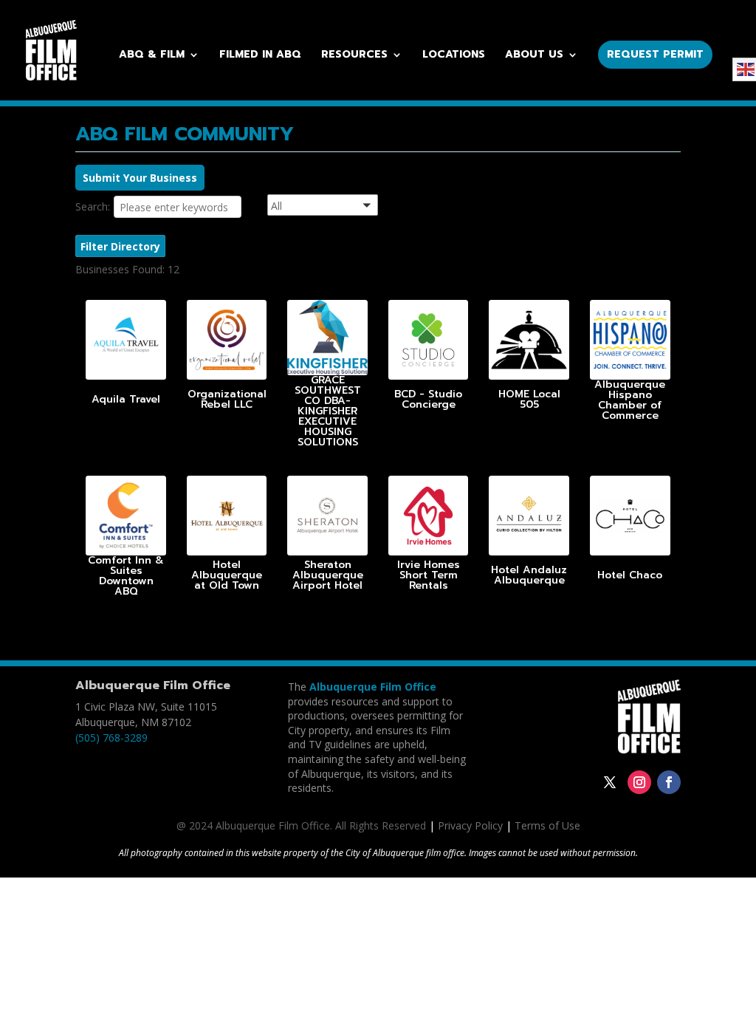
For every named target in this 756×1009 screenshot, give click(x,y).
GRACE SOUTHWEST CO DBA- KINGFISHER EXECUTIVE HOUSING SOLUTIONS (328, 411)
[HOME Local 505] (529, 340)
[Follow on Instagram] (639, 782)
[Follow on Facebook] (669, 782)
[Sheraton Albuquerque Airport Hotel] (327, 516)
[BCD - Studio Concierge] (428, 340)
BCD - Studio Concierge (428, 399)
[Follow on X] (610, 782)
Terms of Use (547, 825)
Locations (453, 55)
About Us (534, 55)
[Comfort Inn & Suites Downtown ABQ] (126, 516)
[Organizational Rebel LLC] (227, 340)
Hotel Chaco (629, 575)
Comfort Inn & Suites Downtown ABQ (126, 576)
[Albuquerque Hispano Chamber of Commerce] (630, 340)
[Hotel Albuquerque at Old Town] (227, 516)
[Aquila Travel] (126, 340)
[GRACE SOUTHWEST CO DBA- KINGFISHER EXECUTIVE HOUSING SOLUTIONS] (327, 337)
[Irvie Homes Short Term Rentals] (428, 516)
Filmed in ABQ (260, 55)
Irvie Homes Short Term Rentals (428, 575)
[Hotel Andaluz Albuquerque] (529, 516)
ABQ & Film (152, 55)
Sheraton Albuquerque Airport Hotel (327, 575)
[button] (341, 207)
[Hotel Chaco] (630, 516)
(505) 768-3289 (111, 738)
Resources (354, 55)
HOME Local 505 (529, 399)
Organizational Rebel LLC (227, 399)
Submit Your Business (140, 178)
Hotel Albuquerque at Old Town (226, 575)
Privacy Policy (470, 825)
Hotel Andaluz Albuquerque (529, 575)
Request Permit (655, 54)
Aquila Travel (126, 399)
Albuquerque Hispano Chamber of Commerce (629, 400)
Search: (92, 206)
